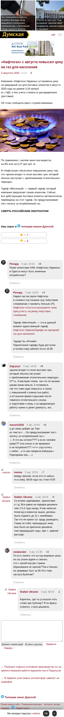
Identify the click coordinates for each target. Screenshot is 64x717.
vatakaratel (19, 551)
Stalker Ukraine (23, 497)
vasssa (18, 472)
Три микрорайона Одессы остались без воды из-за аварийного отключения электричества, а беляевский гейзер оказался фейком (15, 23)
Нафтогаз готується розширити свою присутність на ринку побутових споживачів (35, 311)
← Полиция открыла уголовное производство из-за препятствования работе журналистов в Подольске (31, 668)
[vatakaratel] (7, 552)
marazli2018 (17, 424)
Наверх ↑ (9, 648)
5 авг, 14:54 (33, 424)
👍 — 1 (24, 234)
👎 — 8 (24, 241)
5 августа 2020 (10, 73)
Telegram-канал (22, 708)
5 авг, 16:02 (31, 292)
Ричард (14, 263)
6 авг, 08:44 (47, 591)
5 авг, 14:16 (28, 263)
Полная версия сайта (10, 704)
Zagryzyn (15, 366)
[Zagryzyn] (3, 366)
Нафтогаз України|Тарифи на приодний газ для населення (36, 332)
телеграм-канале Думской (36, 226)
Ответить (15, 283)
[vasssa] (5, 472)
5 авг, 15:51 (31, 472)
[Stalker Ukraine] (5, 501)
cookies (35, 713)
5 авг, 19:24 (41, 497)
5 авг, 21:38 (35, 551)
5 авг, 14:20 (29, 366)
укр (53, 34)
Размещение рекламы (32, 704)
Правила (51, 644)
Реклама (32, 57)
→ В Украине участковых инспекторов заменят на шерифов (30, 680)
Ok (46, 713)
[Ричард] (3, 264)
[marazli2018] (3, 425)
